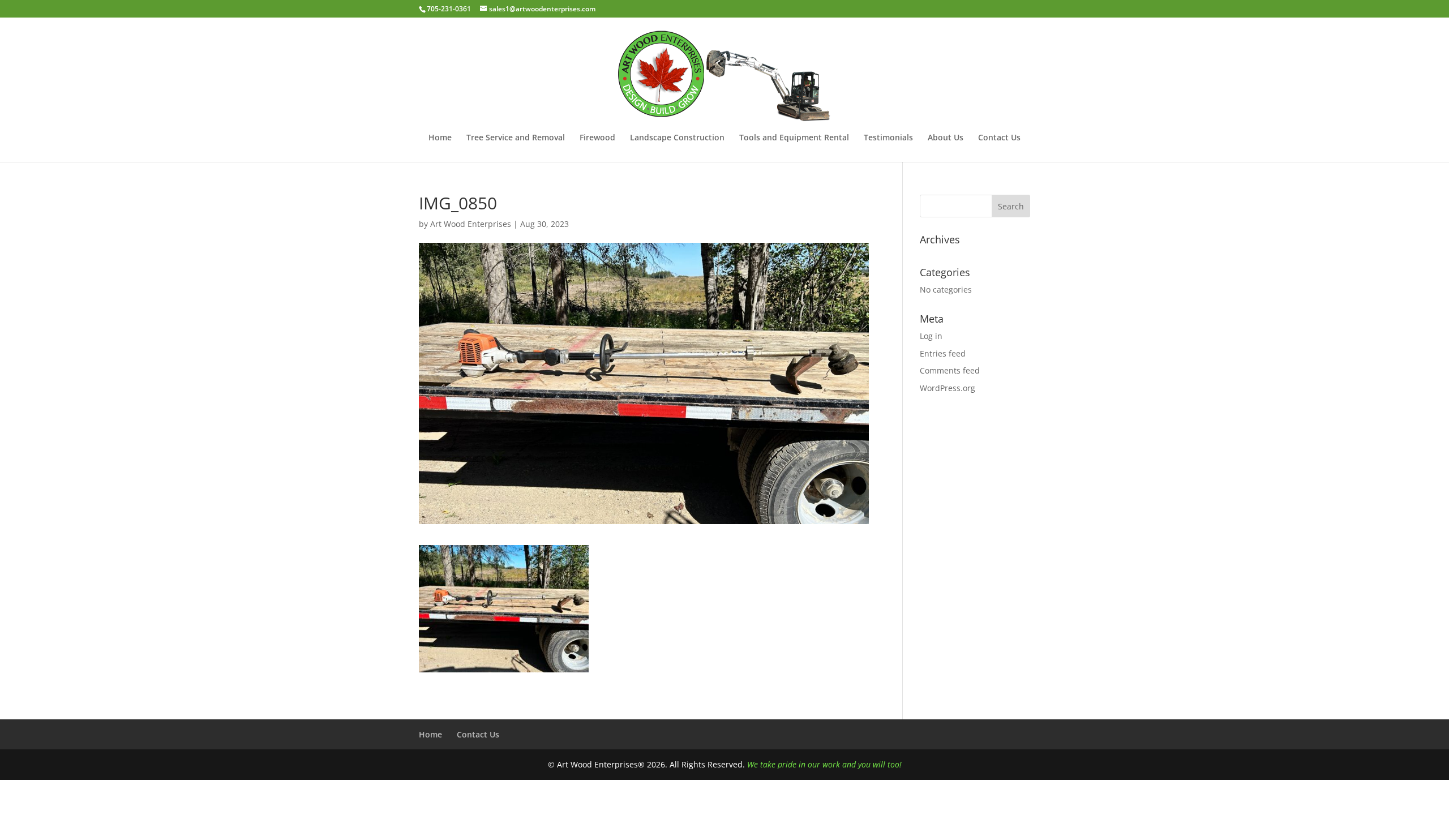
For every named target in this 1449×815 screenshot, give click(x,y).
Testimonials (888, 138)
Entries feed (943, 353)
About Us (945, 138)
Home (440, 138)
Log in (931, 336)
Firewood (597, 138)
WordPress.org (947, 388)
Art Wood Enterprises (470, 223)
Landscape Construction (677, 138)
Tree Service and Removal (515, 138)
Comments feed (950, 370)
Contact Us (999, 138)
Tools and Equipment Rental (794, 138)
